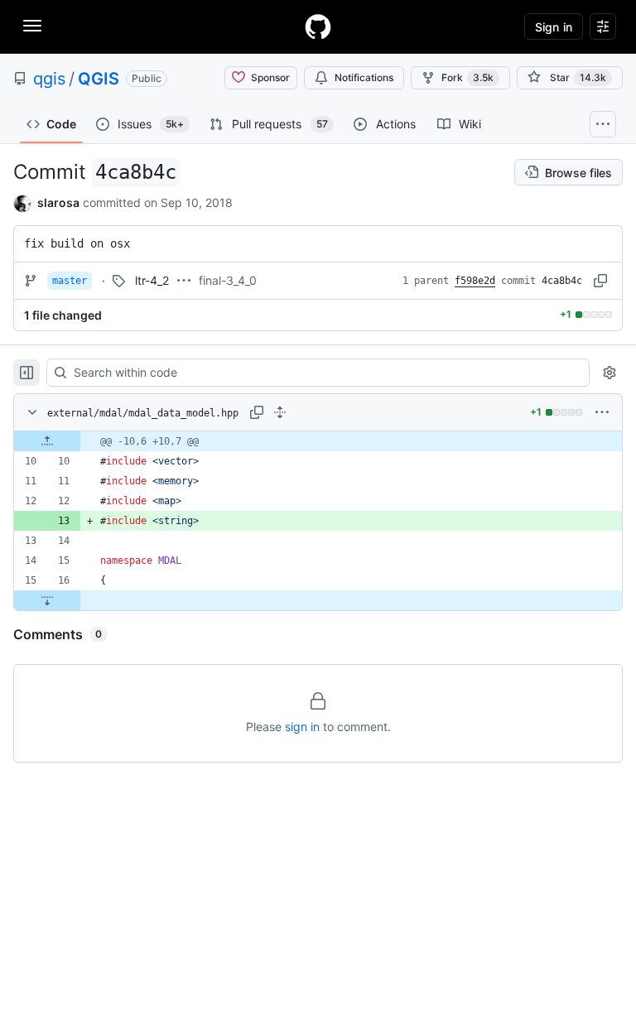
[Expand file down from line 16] (47, 600)
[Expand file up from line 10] (47, 441)
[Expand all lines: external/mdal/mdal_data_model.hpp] (280, 412)
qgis (49, 79)
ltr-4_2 (152, 280)
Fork (467, 77)
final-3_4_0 (228, 280)
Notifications (364, 77)
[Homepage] (318, 26)
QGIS (98, 79)
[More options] (602, 412)
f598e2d (475, 280)
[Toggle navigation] (32, 25)
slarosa (58, 202)
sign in (302, 727)
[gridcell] (318, 441)
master (69, 280)
